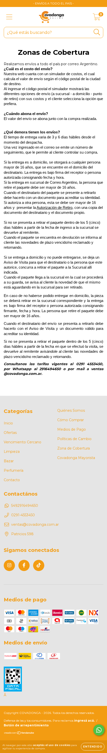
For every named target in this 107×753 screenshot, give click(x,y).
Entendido (92, 746)
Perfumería (13, 470)
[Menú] (9, 17)
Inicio (8, 423)
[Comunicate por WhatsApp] (99, 730)
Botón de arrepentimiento (26, 725)
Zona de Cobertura (73, 448)
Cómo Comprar (70, 420)
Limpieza (12, 451)
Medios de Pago (71, 429)
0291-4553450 (23, 515)
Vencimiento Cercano (22, 442)
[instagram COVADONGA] (9, 565)
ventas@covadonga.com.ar (35, 524)
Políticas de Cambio (74, 439)
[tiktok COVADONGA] (38, 565)
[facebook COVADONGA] (24, 565)
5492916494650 (24, 505)
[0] (97, 18)
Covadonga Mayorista (76, 458)
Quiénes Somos (71, 410)
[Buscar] (97, 32)
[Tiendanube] (19, 733)
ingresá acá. (84, 720)
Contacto (12, 480)
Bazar (9, 461)
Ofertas (10, 432)
